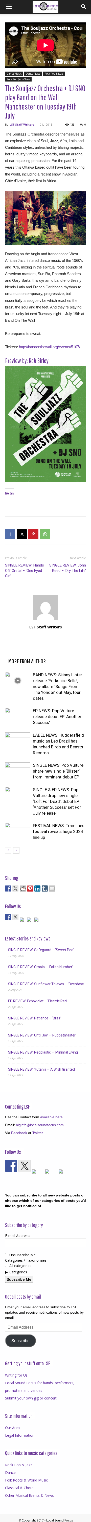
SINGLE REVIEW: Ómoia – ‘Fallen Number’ (40, 967)
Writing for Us (16, 1375)
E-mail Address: (17, 1235)
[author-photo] (45, 620)
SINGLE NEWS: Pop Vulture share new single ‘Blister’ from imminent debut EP (58, 771)
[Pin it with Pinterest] (30, 888)
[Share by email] (52, 888)
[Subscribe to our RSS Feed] (23, 921)
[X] (22, 534)
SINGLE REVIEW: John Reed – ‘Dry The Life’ (67, 568)
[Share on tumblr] (45, 888)
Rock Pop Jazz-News (18, 79)
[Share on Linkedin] (37, 888)
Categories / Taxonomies (26, 1260)
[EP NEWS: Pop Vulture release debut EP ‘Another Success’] (17, 716)
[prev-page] (8, 850)
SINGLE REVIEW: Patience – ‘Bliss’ (34, 1018)
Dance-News (33, 73)
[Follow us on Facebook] (8, 917)
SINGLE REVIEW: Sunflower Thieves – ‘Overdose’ (46, 984)
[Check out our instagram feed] (37, 921)
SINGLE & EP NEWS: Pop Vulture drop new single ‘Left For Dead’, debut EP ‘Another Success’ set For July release (57, 801)
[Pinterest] (33, 534)
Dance (10, 1472)
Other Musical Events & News (29, 1495)
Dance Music (14, 73)
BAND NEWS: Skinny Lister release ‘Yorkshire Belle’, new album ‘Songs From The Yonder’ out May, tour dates (57, 686)
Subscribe (20, 1341)
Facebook (19, 1133)
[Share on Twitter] (15, 888)
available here (51, 1117)
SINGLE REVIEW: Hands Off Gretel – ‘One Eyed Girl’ (24, 570)
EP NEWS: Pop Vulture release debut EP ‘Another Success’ (57, 716)
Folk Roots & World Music (26, 1480)
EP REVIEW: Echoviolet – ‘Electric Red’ (37, 1001)
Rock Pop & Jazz (53, 73)
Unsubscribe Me (22, 1254)
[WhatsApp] (45, 534)
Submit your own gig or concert (31, 1398)
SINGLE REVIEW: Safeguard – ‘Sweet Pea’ (41, 950)
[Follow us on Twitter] (15, 917)
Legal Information (19, 1435)
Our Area (12, 1427)
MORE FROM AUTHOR (27, 661)
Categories (18, 1272)
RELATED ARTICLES (25, 652)
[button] (9, 7)
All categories (19, 1265)
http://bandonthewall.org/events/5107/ (49, 347)
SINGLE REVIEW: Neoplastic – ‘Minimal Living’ (43, 1052)
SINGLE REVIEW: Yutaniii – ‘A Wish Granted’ (42, 1069)
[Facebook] (10, 534)
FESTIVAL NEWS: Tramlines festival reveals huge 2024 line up (58, 831)
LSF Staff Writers (22, 124)
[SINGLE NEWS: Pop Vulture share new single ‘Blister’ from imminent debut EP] (17, 771)
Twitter (37, 1133)
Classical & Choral (19, 1487)
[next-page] (16, 850)
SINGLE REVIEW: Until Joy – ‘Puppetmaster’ (42, 1035)
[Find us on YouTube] (30, 921)
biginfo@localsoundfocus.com (40, 1125)
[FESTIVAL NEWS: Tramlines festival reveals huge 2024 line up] (17, 831)
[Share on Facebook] (8, 888)
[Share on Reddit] (23, 888)
